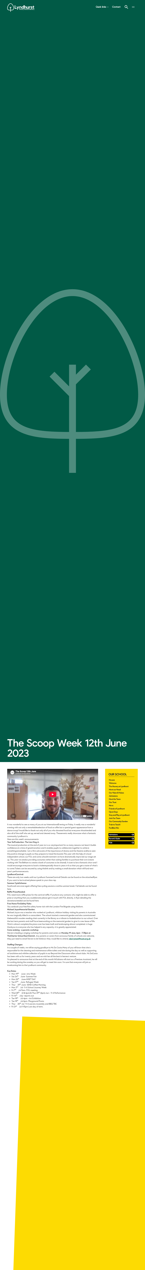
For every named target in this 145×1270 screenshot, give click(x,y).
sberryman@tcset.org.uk (79, 939)
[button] (102, 7)
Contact (116, 7)
